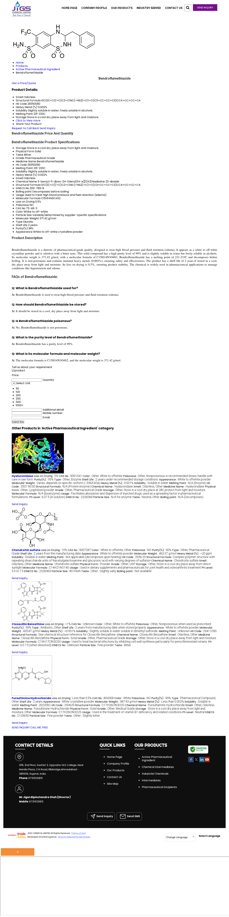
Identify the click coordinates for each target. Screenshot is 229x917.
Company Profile (94, 8)
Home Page (69, 8)
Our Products (122, 8)
